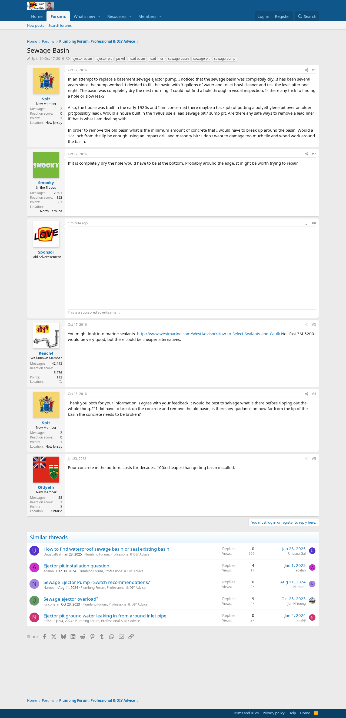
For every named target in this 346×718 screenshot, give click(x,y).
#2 (314, 154)
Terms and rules (246, 712)
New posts (35, 25)
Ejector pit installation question (76, 566)
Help (292, 712)
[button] (99, 16)
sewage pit (201, 58)
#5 (314, 458)
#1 (314, 70)
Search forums (60, 25)
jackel (120, 58)
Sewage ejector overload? (71, 599)
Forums (58, 16)
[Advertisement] (113, 267)
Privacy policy (274, 712)
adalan (49, 571)
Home (36, 16)
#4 (314, 393)
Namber (50, 587)
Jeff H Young (297, 603)
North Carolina (51, 211)
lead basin (137, 58)
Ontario (56, 511)
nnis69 (49, 621)
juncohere (51, 604)
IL (60, 381)
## (314, 223)
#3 (314, 324)
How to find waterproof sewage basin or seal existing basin (106, 549)
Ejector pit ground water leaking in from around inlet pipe (105, 616)
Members (147, 16)
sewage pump (224, 58)
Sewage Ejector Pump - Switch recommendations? (97, 582)
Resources (116, 16)
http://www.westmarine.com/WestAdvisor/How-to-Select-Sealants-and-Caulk (208, 333)
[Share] (306, 70)
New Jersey (53, 122)
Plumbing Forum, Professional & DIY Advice (116, 554)
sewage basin (178, 58)
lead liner (156, 58)
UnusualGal (52, 554)
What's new (84, 16)
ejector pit (104, 58)
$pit (34, 58)
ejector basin (82, 58)
